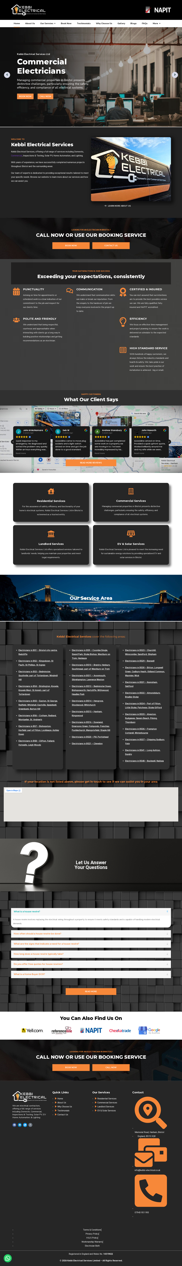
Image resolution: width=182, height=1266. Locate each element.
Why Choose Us (104, 23)
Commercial (16, 155)
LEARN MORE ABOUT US (119, 206)
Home (17, 23)
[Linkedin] (20, 1125)
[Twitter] (25, 1125)
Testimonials (84, 23)
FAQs (144, 23)
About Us (30, 23)
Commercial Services (131, 500)
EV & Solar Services (131, 544)
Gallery (121, 23)
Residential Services (51, 501)
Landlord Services (51, 544)
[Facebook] (14, 1125)
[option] (91, 77)
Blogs (133, 23)
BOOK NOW (25, 96)
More (155, 23)
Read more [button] (41, 453)
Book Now (66, 23)
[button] (169, 442)
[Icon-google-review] (30, 1125)
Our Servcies (46, 23)
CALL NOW (45, 96)
